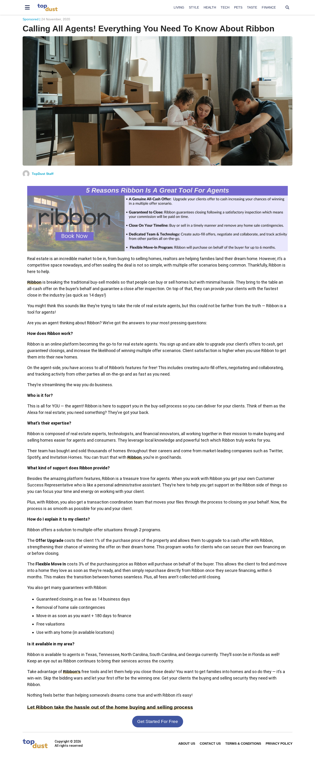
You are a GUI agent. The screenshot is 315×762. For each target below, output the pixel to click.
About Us (186, 743)
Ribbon (34, 282)
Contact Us (210, 743)
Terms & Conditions (243, 743)
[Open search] (287, 7)
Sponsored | (31, 19)
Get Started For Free (157, 721)
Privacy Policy (279, 743)
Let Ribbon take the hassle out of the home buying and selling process (110, 707)
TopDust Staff (42, 173)
